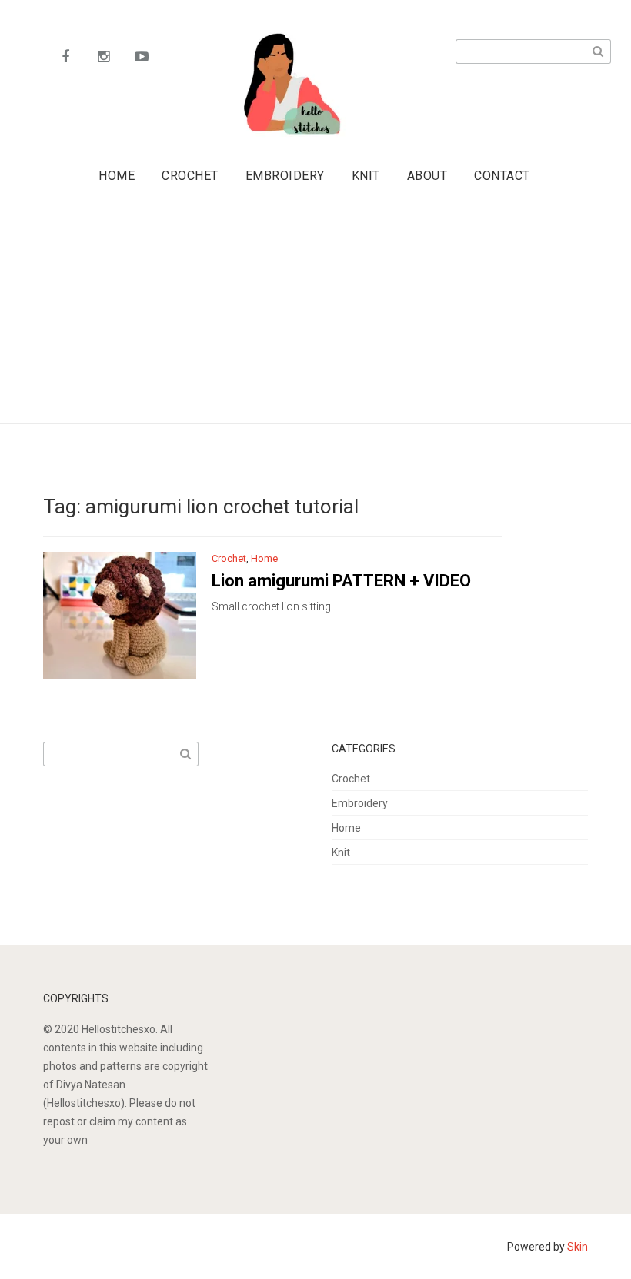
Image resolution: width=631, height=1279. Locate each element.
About (427, 175)
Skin (577, 1247)
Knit (366, 175)
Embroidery (285, 175)
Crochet (190, 175)
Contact (502, 175)
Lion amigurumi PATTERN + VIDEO (341, 580)
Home (116, 175)
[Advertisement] (319, 309)
